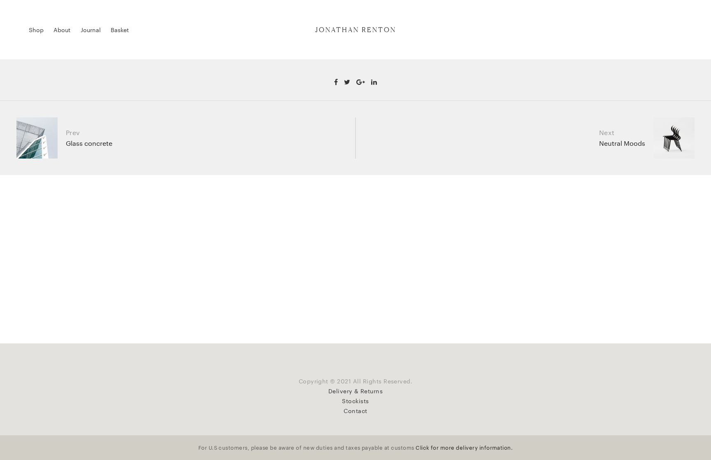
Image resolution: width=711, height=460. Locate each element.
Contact (355, 410)
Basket (120, 30)
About (61, 30)
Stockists (355, 401)
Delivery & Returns (355, 391)
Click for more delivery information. (464, 447)
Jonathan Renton (355, 29)
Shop (36, 30)
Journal (91, 30)
